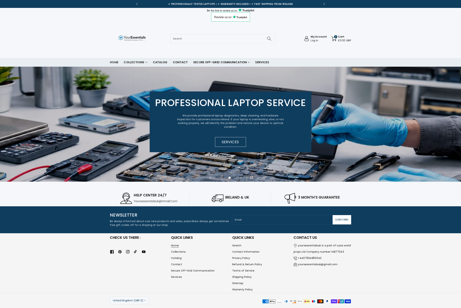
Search (236, 245)
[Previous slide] (137, 4)
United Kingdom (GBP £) (128, 300)
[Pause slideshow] (251, 178)
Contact (176, 264)
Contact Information (246, 252)
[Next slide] (324, 4)
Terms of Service (243, 270)
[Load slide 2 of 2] (230, 178)
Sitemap (237, 283)
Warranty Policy (242, 289)
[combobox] (223, 38)
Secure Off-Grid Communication (193, 270)
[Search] (269, 38)
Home (175, 245)
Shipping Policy (242, 277)
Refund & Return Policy (247, 264)
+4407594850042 (309, 258)
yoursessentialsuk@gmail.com (317, 264)
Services (176, 277)
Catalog (176, 258)
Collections (178, 252)
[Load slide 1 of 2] (222, 178)
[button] (341, 39)
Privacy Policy (241, 258)
